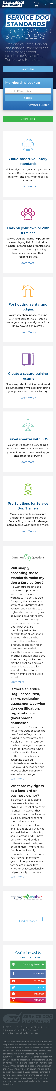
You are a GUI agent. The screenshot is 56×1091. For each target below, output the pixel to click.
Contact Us (32, 1033)
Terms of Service (35, 1030)
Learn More (17, 681)
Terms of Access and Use (14, 1033)
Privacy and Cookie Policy (14, 1030)
